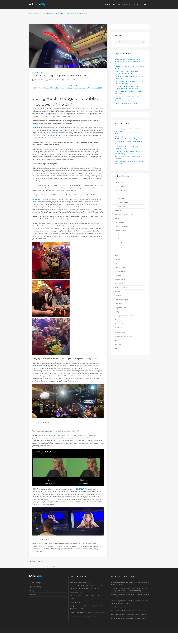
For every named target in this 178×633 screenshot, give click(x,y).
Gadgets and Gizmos (121, 227)
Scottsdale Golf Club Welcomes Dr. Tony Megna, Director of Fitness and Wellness (130, 583)
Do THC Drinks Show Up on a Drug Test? (128, 139)
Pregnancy (118, 291)
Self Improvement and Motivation (125, 316)
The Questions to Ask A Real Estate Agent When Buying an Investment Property (88, 607)
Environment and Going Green (124, 214)
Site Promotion (119, 324)
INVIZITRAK (60, 435)
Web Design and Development (124, 336)
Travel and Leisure (120, 332)
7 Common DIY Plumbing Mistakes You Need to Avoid (129, 618)
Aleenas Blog (75, 602)
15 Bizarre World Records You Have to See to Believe (129, 614)
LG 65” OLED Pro (81, 489)
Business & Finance (121, 186)
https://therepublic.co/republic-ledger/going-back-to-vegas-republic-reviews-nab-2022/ (74, 88)
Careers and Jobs (120, 190)
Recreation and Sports (121, 299)
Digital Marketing (35, 587)
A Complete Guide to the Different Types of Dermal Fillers (86, 597)
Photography (119, 283)
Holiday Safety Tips (77, 592)
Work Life (118, 344)
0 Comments (75, 80)
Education (118, 210)
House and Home (120, 243)
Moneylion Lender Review (120, 607)
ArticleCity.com (34, 13)
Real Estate (118, 295)
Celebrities (118, 194)
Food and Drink (119, 223)
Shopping (118, 320)
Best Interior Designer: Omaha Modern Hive (129, 151)
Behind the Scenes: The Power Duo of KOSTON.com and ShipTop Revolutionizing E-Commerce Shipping (129, 589)
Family (117, 218)
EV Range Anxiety (120, 134)
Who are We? (119, 136)
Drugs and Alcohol (120, 206)
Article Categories (47, 13)
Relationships (119, 303)
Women (117, 340)
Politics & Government (122, 287)
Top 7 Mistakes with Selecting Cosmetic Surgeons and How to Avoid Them (130, 596)
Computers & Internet (121, 202)
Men (116, 263)
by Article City (54, 80)
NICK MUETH (37, 127)
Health (117, 235)
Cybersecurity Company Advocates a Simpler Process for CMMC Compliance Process (129, 602)
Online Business (120, 271)
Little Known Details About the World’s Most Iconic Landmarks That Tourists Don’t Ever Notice (86, 587)
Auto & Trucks (119, 182)
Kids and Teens (119, 251)
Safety (117, 312)
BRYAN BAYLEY (37, 199)
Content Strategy (35, 583)
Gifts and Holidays (120, 231)
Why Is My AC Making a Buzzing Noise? (127, 59)
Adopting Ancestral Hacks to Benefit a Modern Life (87, 612)
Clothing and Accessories (122, 198)
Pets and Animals (120, 279)
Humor (117, 247)
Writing (117, 348)
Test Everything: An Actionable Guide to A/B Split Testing (130, 611)
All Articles (32, 594)
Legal (116, 255)
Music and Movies (120, 267)
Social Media (119, 328)
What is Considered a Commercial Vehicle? (84, 616)
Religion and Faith (120, 308)
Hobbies (117, 239)
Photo (60, 85)
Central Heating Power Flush (124, 154)
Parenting (118, 275)
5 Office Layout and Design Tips (81, 582)
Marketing (118, 259)
